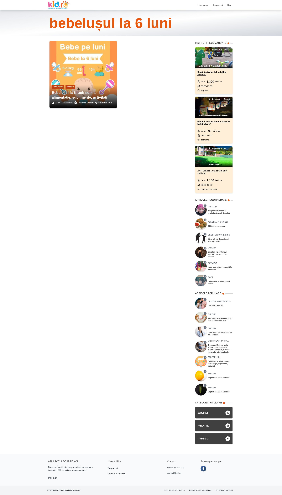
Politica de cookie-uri (224, 490)
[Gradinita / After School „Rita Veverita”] (214, 58)
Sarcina (212, 248)
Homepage (203, 5)
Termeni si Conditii (116, 473)
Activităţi (212, 263)
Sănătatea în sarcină (218, 341)
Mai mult (52, 478)
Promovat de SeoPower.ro (174, 490)
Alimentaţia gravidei (218, 222)
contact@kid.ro (174, 473)
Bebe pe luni (58, 87)
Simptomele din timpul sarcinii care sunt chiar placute (217, 254)
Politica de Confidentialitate (200, 490)
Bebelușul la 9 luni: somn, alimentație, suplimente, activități (218, 363)
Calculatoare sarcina (219, 301)
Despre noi (218, 5)
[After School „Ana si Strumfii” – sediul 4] (214, 156)
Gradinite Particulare (220, 66)
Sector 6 (227, 148)
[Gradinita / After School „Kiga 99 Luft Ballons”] (214, 107)
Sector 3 (227, 50)
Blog (229, 5)
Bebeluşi (70, 87)
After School (204, 66)
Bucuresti (216, 50)
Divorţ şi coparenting (219, 235)
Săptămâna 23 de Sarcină (218, 378)
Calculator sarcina (215, 305)
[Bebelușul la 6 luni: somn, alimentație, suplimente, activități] (83, 57)
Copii (210, 277)
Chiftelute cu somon (216, 226)
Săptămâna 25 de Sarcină (218, 392)
